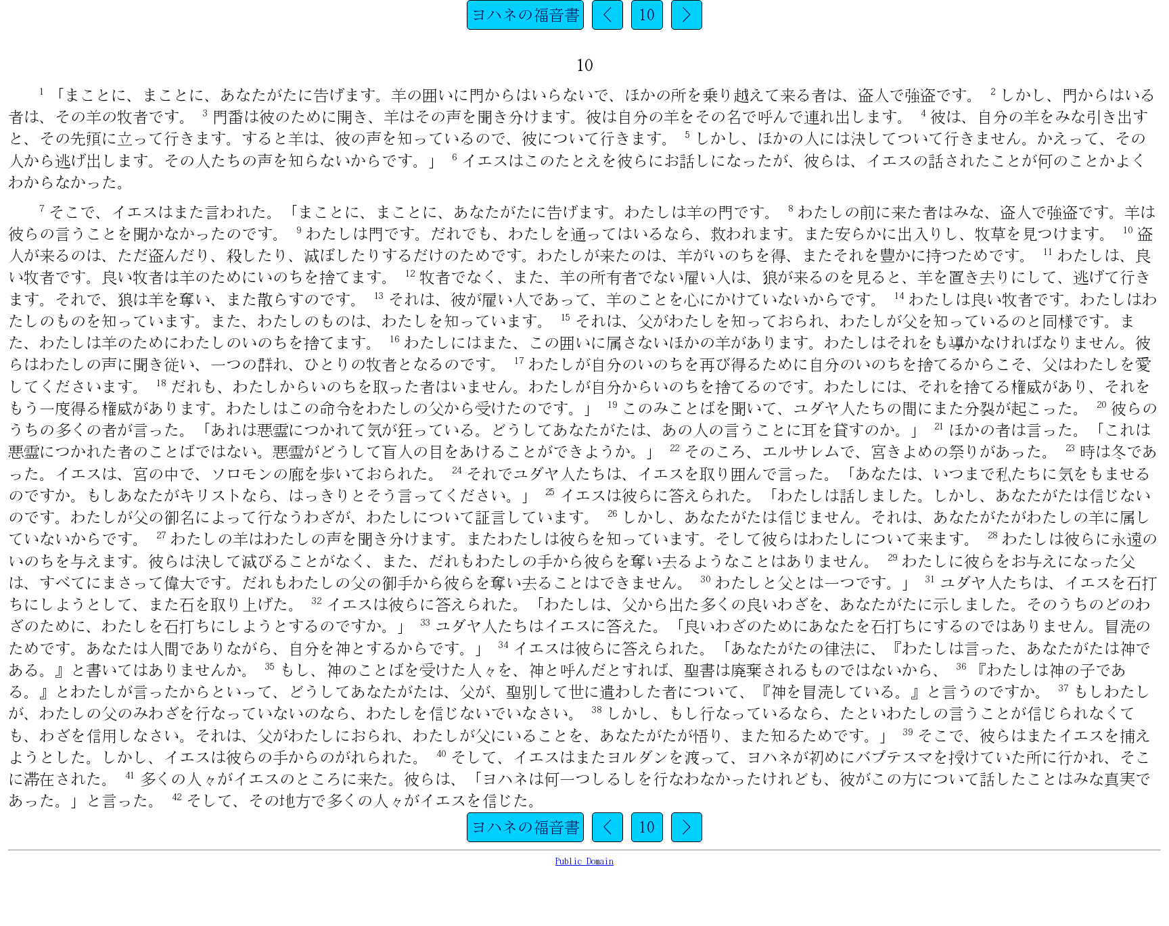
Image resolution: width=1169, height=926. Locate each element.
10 (647, 15)
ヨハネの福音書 (525, 15)
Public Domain (584, 861)
